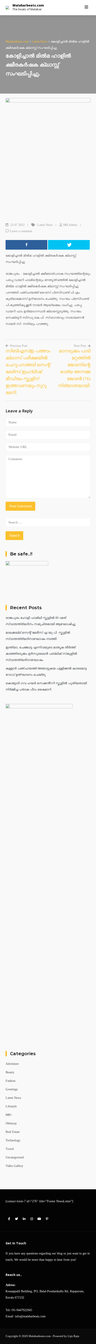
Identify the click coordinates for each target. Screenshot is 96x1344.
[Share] (26, 245)
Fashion (10, 1080)
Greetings (12, 1089)
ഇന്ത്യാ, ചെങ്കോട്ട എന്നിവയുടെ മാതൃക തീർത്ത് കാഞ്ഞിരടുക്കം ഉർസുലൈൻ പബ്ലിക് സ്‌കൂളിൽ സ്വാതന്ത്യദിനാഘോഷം (41, 654)
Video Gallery (14, 1166)
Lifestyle (11, 1106)
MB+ (9, 1115)
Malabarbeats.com (28, 5)
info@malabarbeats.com (30, 1316)
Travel (10, 1149)
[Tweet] (69, 245)
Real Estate (13, 1132)
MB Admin (70, 225)
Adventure (12, 1063)
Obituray (11, 1123)
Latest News (45, 225)
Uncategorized (15, 1157)
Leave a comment (21, 231)
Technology (13, 1140)
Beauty (10, 1072)
